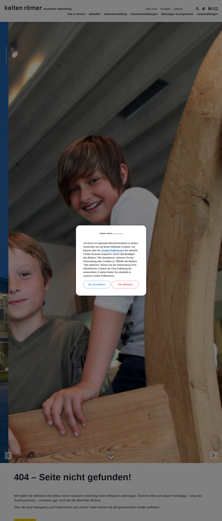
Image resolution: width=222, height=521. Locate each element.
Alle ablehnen (125, 284)
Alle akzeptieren (96, 284)
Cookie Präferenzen (112, 250)
